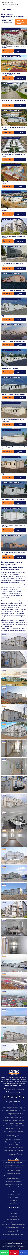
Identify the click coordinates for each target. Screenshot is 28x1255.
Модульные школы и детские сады (13, 1120)
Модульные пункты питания (13, 1123)
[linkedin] (16, 1097)
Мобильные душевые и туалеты (13, 1222)
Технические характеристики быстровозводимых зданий (13, 1153)
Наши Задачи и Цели (13, 1195)
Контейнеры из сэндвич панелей (7, 21)
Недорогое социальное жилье (13, 1147)
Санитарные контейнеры (13, 1170)
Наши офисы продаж (15, 1092)
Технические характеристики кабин (13, 1234)
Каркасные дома (13, 1136)
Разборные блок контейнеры (13, 1184)
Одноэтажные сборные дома (13, 1139)
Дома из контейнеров (13, 1173)
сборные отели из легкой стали (13, 1118)
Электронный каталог (13, 1203)
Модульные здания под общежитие (13, 1126)
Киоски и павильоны (13, 1208)
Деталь (20, 51)
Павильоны (13, 1216)
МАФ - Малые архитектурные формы (13, 1224)
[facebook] (4, 1097)
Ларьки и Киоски (13, 1211)
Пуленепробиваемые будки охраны (13, 1227)
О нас (13, 1192)
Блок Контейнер (13, 1159)
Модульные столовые (13, 1179)
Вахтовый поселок (13, 1105)
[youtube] (19, 1097)
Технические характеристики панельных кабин (13, 1231)
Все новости (13, 1200)
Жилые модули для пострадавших (13, 1150)
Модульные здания (13, 1102)
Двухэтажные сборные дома (13, 1142)
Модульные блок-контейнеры (13, 1176)
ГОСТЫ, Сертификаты (13, 1197)
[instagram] (12, 1097)
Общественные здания (13, 1128)
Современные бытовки (13, 1219)
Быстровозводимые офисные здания (13, 1110)
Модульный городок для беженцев (13, 1187)
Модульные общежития (13, 1181)
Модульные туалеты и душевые (13, 1131)
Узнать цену (7, 51)
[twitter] (8, 1097)
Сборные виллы (13, 1144)
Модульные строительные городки (13, 1165)
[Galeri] (14, 650)
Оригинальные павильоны (13, 1168)
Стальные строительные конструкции (13, 1108)
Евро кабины (13, 1213)
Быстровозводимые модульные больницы (13, 1114)
